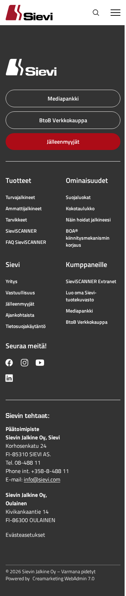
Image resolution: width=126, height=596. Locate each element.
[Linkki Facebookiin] (9, 362)
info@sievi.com (42, 479)
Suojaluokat (78, 197)
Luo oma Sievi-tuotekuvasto (81, 296)
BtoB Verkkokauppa (63, 120)
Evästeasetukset (25, 534)
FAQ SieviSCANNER (26, 242)
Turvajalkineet (20, 197)
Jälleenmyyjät (63, 141)
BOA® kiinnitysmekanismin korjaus (88, 237)
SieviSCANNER (21, 230)
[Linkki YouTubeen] (40, 362)
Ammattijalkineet (24, 208)
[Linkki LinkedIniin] (9, 378)
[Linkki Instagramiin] (24, 362)
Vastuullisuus (20, 292)
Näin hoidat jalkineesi (88, 219)
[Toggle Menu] (115, 12)
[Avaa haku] (96, 12)
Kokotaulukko (80, 208)
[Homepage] (37, 12)
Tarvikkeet (16, 219)
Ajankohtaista (20, 314)
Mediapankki (63, 98)
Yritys (12, 281)
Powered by (50, 578)
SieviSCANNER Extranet (91, 281)
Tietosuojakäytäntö (26, 326)
